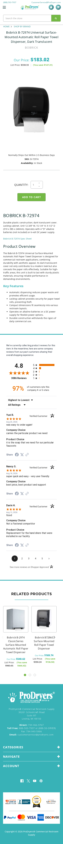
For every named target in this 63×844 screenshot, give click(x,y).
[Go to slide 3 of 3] (35, 675)
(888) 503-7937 (9, 2)
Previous (2, 637)
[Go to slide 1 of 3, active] (25, 675)
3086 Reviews (21, 378)
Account (52, 7)
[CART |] (59, 7)
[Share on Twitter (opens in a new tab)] (22, 455)
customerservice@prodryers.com (31, 734)
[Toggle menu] (4, 7)
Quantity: (21, 185)
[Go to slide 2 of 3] (30, 675)
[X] (28, 781)
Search (56, 18)
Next (54, 637)
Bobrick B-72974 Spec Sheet (17, 238)
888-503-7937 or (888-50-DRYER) (31, 728)
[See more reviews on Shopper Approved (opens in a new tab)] (27, 455)
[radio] (45, 365)
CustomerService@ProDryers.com (46, 2)
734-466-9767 (31, 724)
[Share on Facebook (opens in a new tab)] (17, 455)
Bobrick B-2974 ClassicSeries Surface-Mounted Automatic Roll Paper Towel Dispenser (15, 645)
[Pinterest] (41, 781)
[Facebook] (22, 781)
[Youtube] (34, 781)
